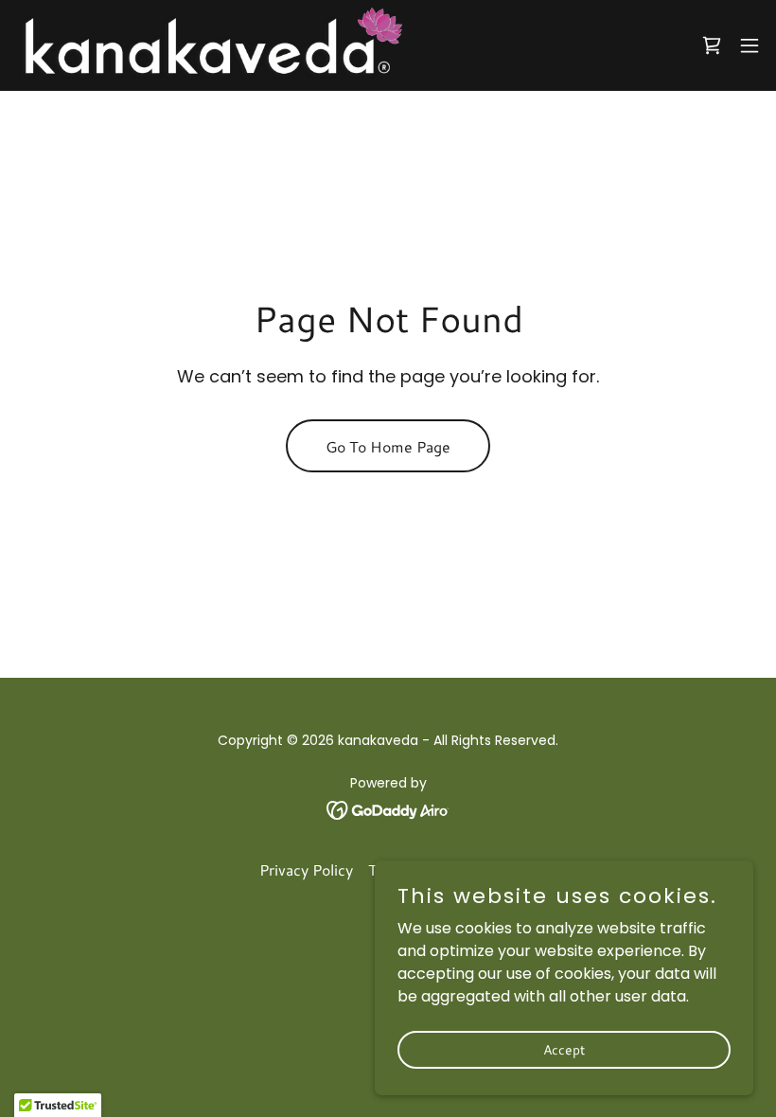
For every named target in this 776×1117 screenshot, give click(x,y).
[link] (208, 45)
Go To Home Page (388, 446)
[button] (749, 45)
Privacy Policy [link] (306, 869)
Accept (564, 1048)
